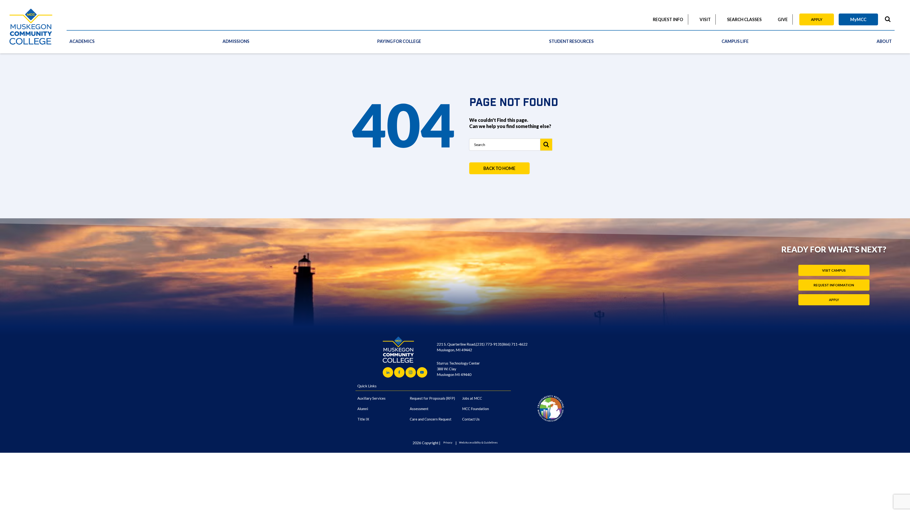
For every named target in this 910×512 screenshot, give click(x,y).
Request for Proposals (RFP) (432, 398)
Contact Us (471, 419)
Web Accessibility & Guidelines (478, 442)
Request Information (834, 285)
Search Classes (744, 19)
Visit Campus (834, 270)
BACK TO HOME (499, 168)
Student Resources (571, 41)
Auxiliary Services (371, 398)
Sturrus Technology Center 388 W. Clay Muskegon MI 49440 (458, 369)
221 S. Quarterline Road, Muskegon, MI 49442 (456, 347)
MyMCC (858, 19)
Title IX (363, 419)
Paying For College (399, 41)
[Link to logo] (550, 408)
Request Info (668, 19)
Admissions (236, 41)
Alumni (362, 409)
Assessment (419, 409)
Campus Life (735, 41)
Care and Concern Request (430, 419)
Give (783, 19)
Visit (705, 19)
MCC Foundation (475, 409)
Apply (816, 19)
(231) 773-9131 (489, 344)
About (884, 41)
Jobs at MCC (472, 398)
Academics (82, 41)
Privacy (447, 442)
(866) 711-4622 (515, 344)
